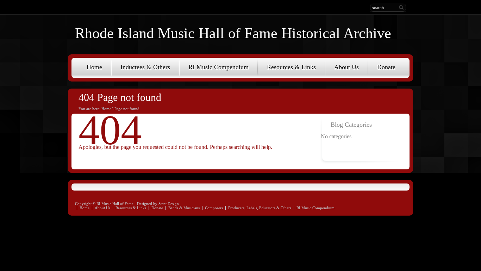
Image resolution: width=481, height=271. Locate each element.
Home (94, 67)
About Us (346, 67)
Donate (386, 67)
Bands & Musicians (184, 208)
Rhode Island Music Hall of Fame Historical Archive (233, 33)
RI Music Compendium (218, 67)
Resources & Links (291, 67)
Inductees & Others (145, 67)
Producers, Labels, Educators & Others (259, 208)
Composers (214, 208)
